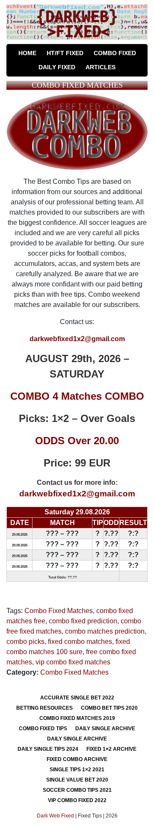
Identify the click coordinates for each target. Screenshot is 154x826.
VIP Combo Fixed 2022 (77, 800)
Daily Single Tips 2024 (48, 749)
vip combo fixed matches (73, 662)
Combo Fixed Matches (58, 610)
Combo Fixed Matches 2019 (77, 718)
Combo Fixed (115, 53)
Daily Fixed (56, 67)
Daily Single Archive (105, 729)
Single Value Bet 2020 (77, 780)
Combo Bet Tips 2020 (109, 708)
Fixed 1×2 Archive (111, 749)
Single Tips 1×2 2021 (77, 770)
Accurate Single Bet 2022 (77, 698)
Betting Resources (44, 708)
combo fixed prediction (83, 621)
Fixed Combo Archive (77, 759)
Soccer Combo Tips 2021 (77, 790)
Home (27, 53)
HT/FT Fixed (65, 53)
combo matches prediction (105, 631)
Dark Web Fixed (55, 816)
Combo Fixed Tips (43, 729)
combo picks (25, 641)
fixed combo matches (80, 641)
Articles (101, 67)
